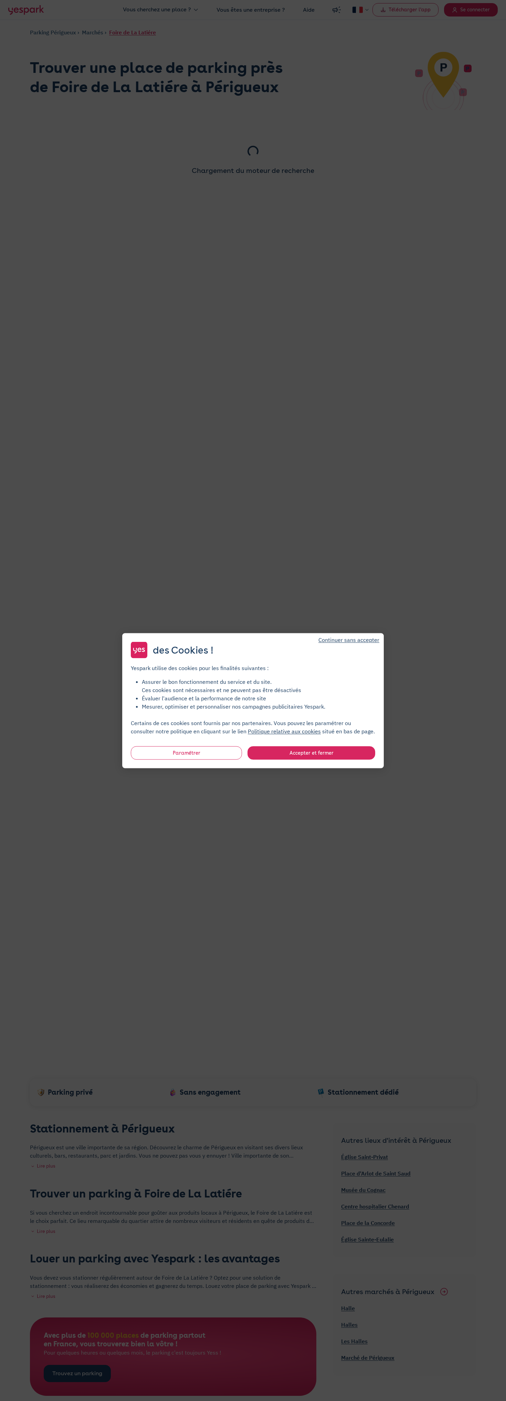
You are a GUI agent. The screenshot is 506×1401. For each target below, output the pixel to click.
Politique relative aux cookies (284, 730)
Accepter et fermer (311, 752)
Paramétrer (186, 752)
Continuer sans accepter (348, 639)
